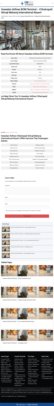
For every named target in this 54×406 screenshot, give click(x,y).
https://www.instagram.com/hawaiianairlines (40, 89)
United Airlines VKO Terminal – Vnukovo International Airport (18, 366)
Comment (7, 185)
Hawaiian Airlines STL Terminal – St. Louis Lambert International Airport (25, 240)
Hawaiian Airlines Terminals (14, 16)
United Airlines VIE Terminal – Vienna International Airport (18, 360)
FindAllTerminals (4, 16)
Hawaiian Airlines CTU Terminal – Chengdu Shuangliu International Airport (25, 233)
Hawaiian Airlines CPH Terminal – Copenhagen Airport (22, 246)
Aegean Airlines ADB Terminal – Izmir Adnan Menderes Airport (6, 366)
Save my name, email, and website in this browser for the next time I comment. (23, 210)
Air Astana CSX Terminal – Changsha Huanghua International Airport (6, 376)
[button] (52, 3)
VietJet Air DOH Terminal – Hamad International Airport (33, 376)
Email (6, 204)
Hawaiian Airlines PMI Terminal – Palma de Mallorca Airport (23, 253)
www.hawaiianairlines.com (40, 81)
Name (6, 197)
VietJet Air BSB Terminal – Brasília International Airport (19, 371)
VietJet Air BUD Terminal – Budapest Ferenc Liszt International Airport (19, 376)
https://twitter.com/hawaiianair (40, 86)
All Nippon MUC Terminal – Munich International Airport (47, 373)
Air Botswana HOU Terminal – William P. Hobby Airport (6, 360)
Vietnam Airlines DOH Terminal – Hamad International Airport (33, 371)
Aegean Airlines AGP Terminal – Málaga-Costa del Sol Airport (6, 371)
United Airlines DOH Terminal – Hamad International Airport (32, 381)
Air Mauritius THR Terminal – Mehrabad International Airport (46, 364)
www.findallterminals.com (10, 396)
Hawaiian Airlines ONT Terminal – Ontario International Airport (23, 227)
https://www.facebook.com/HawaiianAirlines (40, 84)
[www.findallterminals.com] (27, 3)
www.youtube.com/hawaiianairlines (40, 92)
